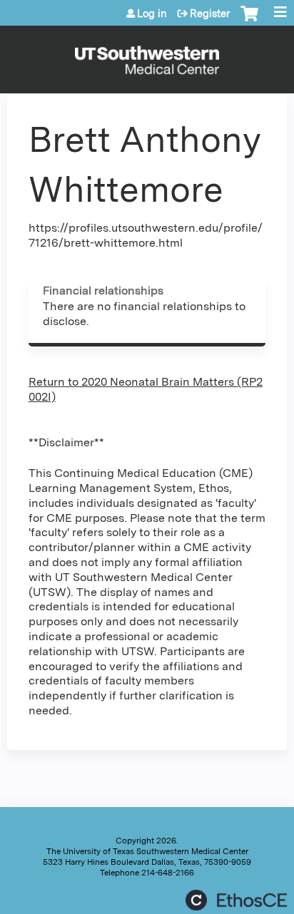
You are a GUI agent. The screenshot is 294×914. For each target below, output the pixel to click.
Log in (152, 14)
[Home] (147, 56)
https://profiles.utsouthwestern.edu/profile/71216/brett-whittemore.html (146, 235)
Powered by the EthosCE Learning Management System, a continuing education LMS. (236, 900)
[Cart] (249, 21)
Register (210, 14)
